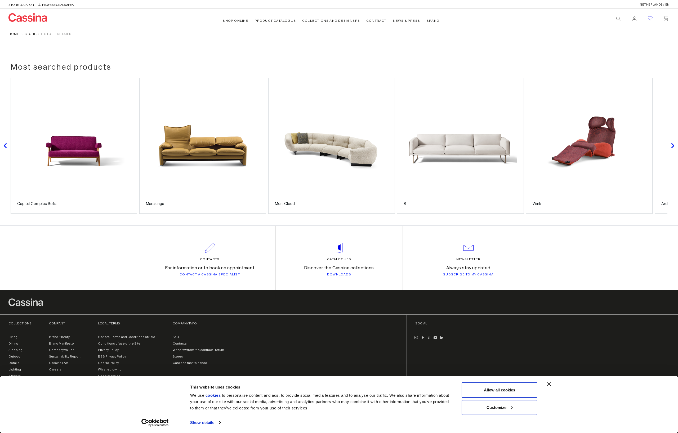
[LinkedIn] (442, 339)
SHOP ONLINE (235, 20)
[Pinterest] (429, 339)
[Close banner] (549, 384)
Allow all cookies (499, 390)
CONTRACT (376, 20)
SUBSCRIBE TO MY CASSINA (468, 274)
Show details (202, 422)
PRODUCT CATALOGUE (275, 20)
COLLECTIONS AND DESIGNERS (331, 20)
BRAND (432, 20)
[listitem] (74, 146)
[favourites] (650, 18)
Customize (496, 407)
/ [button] (655, 4)
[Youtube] (435, 339)
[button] (5, 146)
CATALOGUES (339, 259)
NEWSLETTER (468, 259)
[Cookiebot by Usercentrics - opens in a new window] (155, 423)
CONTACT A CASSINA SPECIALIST (210, 274)
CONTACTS (210, 259)
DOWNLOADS (339, 274)
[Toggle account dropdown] (634, 17)
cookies (213, 395)
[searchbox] (618, 19)
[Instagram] (416, 339)
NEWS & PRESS (406, 20)
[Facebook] (423, 339)
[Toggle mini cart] (666, 17)
